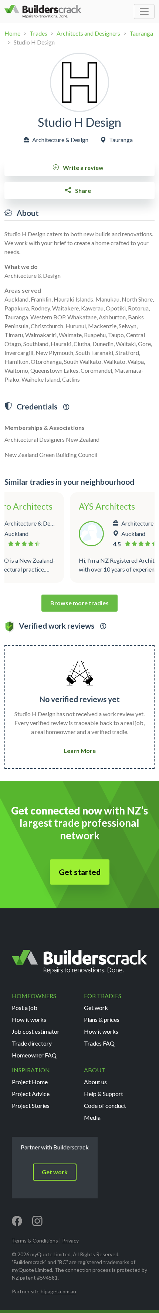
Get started (80, 872)
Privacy (70, 1240)
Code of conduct (105, 1105)
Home (12, 33)
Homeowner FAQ (34, 1055)
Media (92, 1117)
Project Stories (31, 1105)
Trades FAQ (99, 1043)
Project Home (30, 1081)
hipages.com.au (58, 1291)
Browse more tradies (79, 602)
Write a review (83, 167)
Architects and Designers (88, 33)
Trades (38, 33)
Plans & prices (101, 1019)
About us (95, 1081)
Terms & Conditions (35, 1240)
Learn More (80, 750)
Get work (96, 1007)
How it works (29, 1019)
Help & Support (103, 1093)
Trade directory (32, 1043)
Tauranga (141, 33)
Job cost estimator (36, 1031)
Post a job (24, 1007)
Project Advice (31, 1093)
